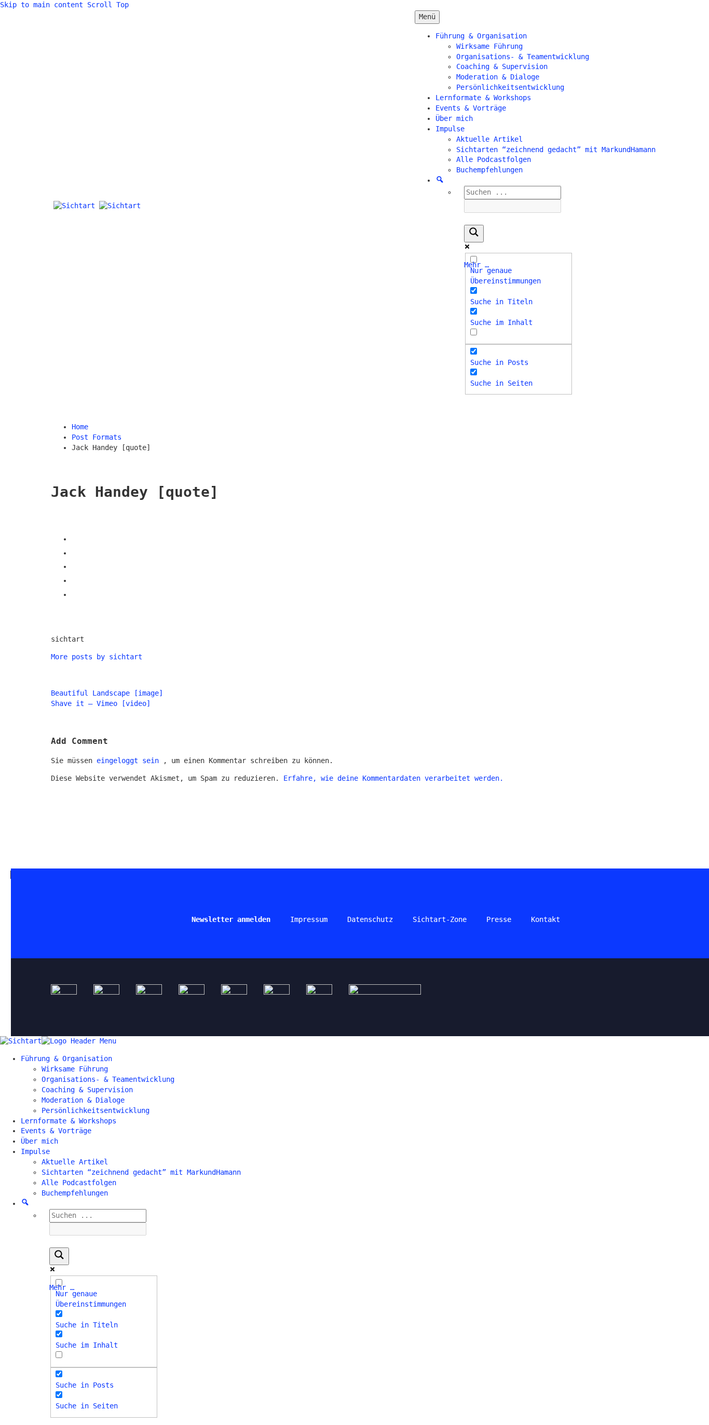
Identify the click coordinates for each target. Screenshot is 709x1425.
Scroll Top (108, 5)
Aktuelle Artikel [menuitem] (75, 1162)
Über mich (454, 118)
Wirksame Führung (489, 46)
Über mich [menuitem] (39, 1141)
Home (80, 427)
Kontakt (545, 919)
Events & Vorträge (470, 108)
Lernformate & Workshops (483, 97)
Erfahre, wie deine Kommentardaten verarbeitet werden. (393, 778)
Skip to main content (41, 5)
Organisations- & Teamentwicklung (522, 56)
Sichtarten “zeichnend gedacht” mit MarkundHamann (556, 149)
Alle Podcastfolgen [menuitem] (79, 1182)
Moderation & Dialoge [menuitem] (83, 1100)
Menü (427, 16)
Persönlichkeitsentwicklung (510, 87)
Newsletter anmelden (231, 919)
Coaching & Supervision (502, 66)
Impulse (450, 129)
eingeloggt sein (130, 760)
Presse (498, 919)
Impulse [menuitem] (35, 1151)
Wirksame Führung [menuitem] (75, 1069)
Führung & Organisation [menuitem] (66, 1058)
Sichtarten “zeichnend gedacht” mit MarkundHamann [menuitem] (141, 1172)
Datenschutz (370, 919)
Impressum (309, 919)
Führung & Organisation (481, 36)
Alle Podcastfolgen (493, 159)
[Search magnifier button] (474, 233)
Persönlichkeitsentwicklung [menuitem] (95, 1110)
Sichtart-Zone (440, 919)
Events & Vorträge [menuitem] (56, 1131)
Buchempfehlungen (489, 170)
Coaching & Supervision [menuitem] (87, 1089)
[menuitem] (25, 1203)
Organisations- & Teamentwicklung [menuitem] (108, 1079)
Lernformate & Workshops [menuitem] (68, 1121)
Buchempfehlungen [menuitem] (75, 1193)
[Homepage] (97, 205)
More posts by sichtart (96, 657)
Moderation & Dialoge (497, 77)
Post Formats (96, 437)
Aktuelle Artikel (489, 139)
